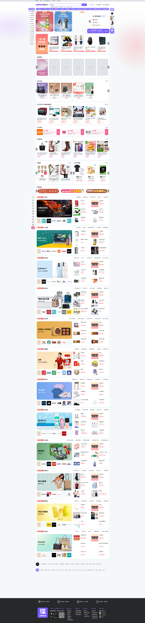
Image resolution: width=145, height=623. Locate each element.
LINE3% (77, 531)
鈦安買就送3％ (78, 288)
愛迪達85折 (82, 379)
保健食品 (87, 564)
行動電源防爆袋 (97, 257)
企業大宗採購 (86, 612)
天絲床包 (45, 570)
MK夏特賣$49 (84, 501)
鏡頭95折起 (76, 257)
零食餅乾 (72, 564)
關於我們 (69, 610)
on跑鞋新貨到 (105, 379)
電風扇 (84, 227)
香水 (101, 564)
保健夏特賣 (77, 349)
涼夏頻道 (68, 9)
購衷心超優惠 (78, 612)
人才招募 (85, 614)
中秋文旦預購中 (81, 318)
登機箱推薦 (106, 470)
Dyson (73, 570)
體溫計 (93, 570)
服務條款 (69, 616)
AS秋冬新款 (91, 470)
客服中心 (85, 610)
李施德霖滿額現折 (104, 440)
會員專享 (85, 9)
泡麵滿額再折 (96, 531)
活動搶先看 (92, 409)
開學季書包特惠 (86, 440)
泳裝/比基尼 (82, 564)
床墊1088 (85, 288)
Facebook (103, 612)
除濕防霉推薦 (78, 440)
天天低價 (62, 9)
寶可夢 (80, 570)
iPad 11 (82, 257)
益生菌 (83, 570)
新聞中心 (103, 610)
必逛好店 (73, 9)
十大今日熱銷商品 (43, 564)
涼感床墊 (41, 570)
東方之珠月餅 (105, 318)
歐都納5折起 (89, 379)
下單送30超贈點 (105, 531)
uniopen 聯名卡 (99, 9)
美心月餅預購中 (72, 318)
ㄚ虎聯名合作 (86, 616)
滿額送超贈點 (84, 349)
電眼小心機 (99, 409)
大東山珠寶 (91, 501)
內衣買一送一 (98, 470)
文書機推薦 (78, 197)
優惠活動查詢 (78, 614)
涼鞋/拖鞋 (93, 564)
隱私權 (69, 614)
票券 (63, 570)
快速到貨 (56, 9)
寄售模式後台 (94, 612)
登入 (92, 4)
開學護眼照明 (105, 227)
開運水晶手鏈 (76, 470)
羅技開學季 (106, 197)
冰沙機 (76, 570)
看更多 (112, 27)
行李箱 (66, 570)
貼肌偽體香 (106, 409)
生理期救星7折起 (95, 440)
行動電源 (96, 570)
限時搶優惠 (77, 409)
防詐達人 (99, 197)
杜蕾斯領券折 (105, 349)
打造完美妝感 (85, 409)
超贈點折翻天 (78, 610)
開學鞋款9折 (75, 379)
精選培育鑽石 (98, 501)
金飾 (86, 570)
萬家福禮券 (106, 501)
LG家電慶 (99, 227)
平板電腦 (97, 564)
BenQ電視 (78, 227)
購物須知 (69, 618)
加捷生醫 (99, 349)
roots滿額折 (84, 470)
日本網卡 (69, 570)
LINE (102, 617)
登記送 (45, 9)
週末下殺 (79, 9)
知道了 (106, 31)
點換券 (39, 9)
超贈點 (106, 9)
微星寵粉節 (85, 197)
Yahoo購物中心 (42, 4)
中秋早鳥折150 (90, 318)
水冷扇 (57, 570)
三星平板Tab (89, 257)
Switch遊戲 (53, 570)
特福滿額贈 (99, 288)
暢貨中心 (51, 9)
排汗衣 (60, 570)
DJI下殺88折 (105, 257)
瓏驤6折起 (76, 501)
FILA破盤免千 (97, 379)
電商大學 (94, 610)
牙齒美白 (56, 564)
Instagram (103, 614)
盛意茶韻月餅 (98, 318)
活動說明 (106, 104)
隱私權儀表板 (70, 619)
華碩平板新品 (92, 197)
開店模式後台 (94, 614)
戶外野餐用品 (67, 564)
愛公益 (90, 9)
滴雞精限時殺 (92, 349)
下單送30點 (83, 531)
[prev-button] (37, 191)
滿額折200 (106, 288)
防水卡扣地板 (92, 288)
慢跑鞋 (100, 570)
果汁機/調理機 (61, 564)
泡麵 (90, 564)
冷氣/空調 (49, 564)
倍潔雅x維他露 (70, 440)
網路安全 (69, 612)
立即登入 (103, 16)
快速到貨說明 (94, 616)
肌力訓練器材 (77, 564)
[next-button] (108, 191)
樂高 (49, 570)
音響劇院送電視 (91, 227)
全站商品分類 (94, 618)
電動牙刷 (89, 570)
